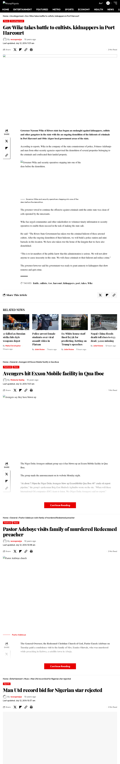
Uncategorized (16, 16)
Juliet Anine (40, 349)
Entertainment (16, 679)
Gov (50, 283)
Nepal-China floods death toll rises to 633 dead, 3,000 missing (103, 337)
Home (5, 16)
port (78, 283)
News (6, 21)
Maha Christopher (13, 346)
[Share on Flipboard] (20, 49)
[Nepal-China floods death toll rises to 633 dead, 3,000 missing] (104, 322)
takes (83, 283)
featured (7, 367)
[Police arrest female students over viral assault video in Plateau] (45, 322)
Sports (7, 684)
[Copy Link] (25, 49)
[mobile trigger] (114, 3)
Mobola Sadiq (17, 380)
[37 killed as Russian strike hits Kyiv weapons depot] (16, 322)
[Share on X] (14, 49)
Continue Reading (60, 505)
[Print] (31, 49)
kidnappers (68, 283)
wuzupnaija (16, 39)
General (13, 362)
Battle (36, 283)
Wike (90, 283)
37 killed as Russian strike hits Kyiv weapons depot (14, 337)
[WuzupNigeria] (11, 3)
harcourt (57, 283)
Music (26, 679)
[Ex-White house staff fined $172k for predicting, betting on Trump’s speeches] (74, 322)
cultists (43, 283)
